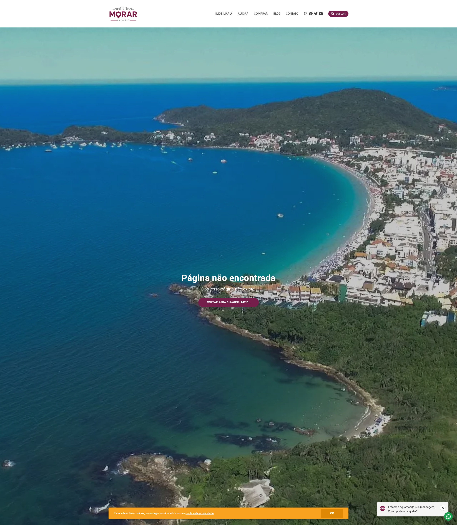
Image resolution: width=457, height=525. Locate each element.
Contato (292, 13)
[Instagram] (306, 14)
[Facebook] (311, 14)
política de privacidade (199, 513)
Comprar (261, 13)
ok (332, 513)
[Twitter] (316, 14)
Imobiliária (223, 13)
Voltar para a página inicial (228, 302)
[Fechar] (443, 508)
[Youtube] (321, 14)
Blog (276, 13)
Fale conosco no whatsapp (448, 516)
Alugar (243, 13)
